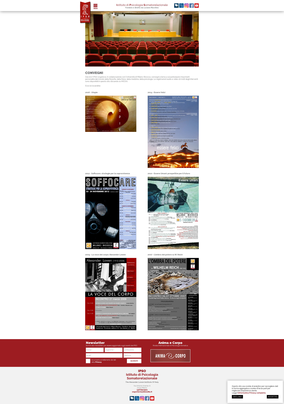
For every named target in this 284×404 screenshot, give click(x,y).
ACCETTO (272, 397)
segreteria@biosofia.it (142, 392)
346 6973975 (142, 390)
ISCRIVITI (134, 361)
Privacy (98, 362)
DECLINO (237, 397)
